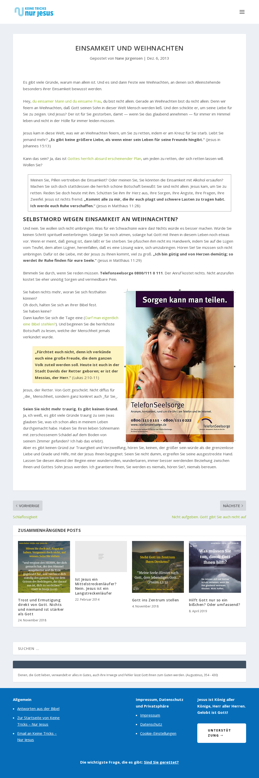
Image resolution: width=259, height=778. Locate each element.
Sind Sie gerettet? (161, 762)
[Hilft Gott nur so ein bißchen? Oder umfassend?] (215, 567)
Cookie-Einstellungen (158, 733)
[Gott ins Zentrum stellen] (158, 567)
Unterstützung (219, 733)
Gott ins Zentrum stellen (155, 600)
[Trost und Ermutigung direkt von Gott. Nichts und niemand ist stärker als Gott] (44, 567)
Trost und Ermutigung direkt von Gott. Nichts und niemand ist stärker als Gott (41, 607)
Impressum (150, 715)
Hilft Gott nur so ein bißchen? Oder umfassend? (214, 602)
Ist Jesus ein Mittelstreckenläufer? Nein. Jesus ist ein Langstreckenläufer (96, 586)
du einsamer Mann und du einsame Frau (66, 101)
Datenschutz (151, 724)
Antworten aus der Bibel (38, 708)
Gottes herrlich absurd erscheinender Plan (104, 158)
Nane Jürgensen (129, 58)
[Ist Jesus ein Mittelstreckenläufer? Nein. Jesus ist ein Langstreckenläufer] (101, 556)
